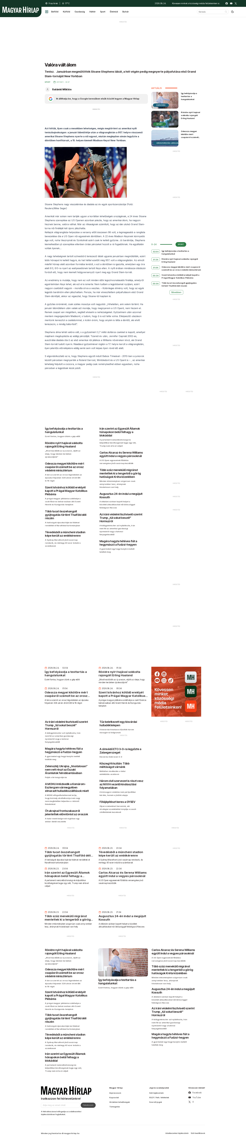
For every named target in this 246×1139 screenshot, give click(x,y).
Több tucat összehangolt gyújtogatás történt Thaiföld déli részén (179, 284)
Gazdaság (80, 11)
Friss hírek (53, 3)
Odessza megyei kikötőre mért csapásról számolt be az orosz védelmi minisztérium (190, 137)
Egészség (160, 105)
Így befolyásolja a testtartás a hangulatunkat (189, 96)
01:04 (155, 267)
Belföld (54, 11)
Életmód (114, 11)
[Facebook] (227, 3)
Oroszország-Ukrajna (167, 143)
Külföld (66, 11)
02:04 (156, 251)
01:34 (155, 259)
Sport (102, 11)
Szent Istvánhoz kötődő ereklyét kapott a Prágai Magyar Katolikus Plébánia (180, 276)
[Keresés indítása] (226, 12)
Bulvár (125, 11)
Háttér (92, 11)
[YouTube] (231, 3)
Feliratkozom (88, 1105)
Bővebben (176, 292)
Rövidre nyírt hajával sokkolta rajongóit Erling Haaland (190, 115)
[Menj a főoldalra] (20, 10)
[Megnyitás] (46, 11)
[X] (236, 3)
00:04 (156, 283)
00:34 (156, 275)
